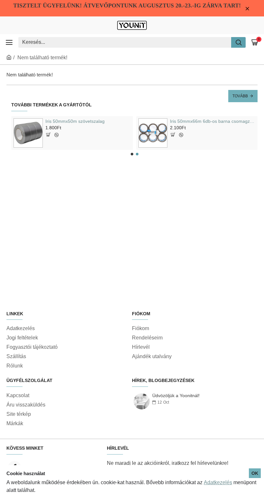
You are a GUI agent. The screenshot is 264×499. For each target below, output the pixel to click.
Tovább (240, 96)
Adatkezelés (218, 482)
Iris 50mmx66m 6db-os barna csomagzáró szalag (212, 121)
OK (254, 473)
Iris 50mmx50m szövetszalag (75, 121)
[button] (132, 154)
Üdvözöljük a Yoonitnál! (176, 395)
